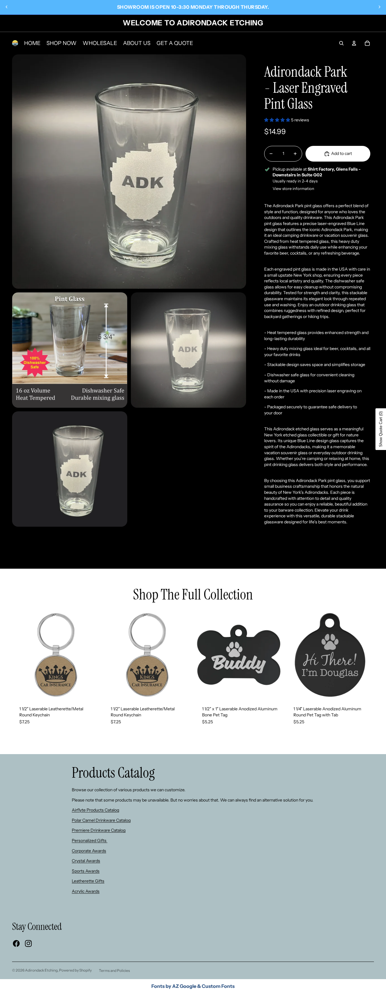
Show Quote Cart (380, 429)
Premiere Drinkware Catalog (98, 830)
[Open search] (341, 43)
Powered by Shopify (75, 970)
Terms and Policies (114, 970)
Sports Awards (86, 871)
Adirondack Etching (41, 970)
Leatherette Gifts (88, 881)
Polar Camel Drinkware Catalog (101, 820)
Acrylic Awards (86, 891)
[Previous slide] (6, 7)
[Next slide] (379, 7)
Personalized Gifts (89, 840)
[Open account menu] (354, 43)
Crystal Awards (86, 860)
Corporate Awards (89, 850)
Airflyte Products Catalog (95, 810)
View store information (293, 188)
